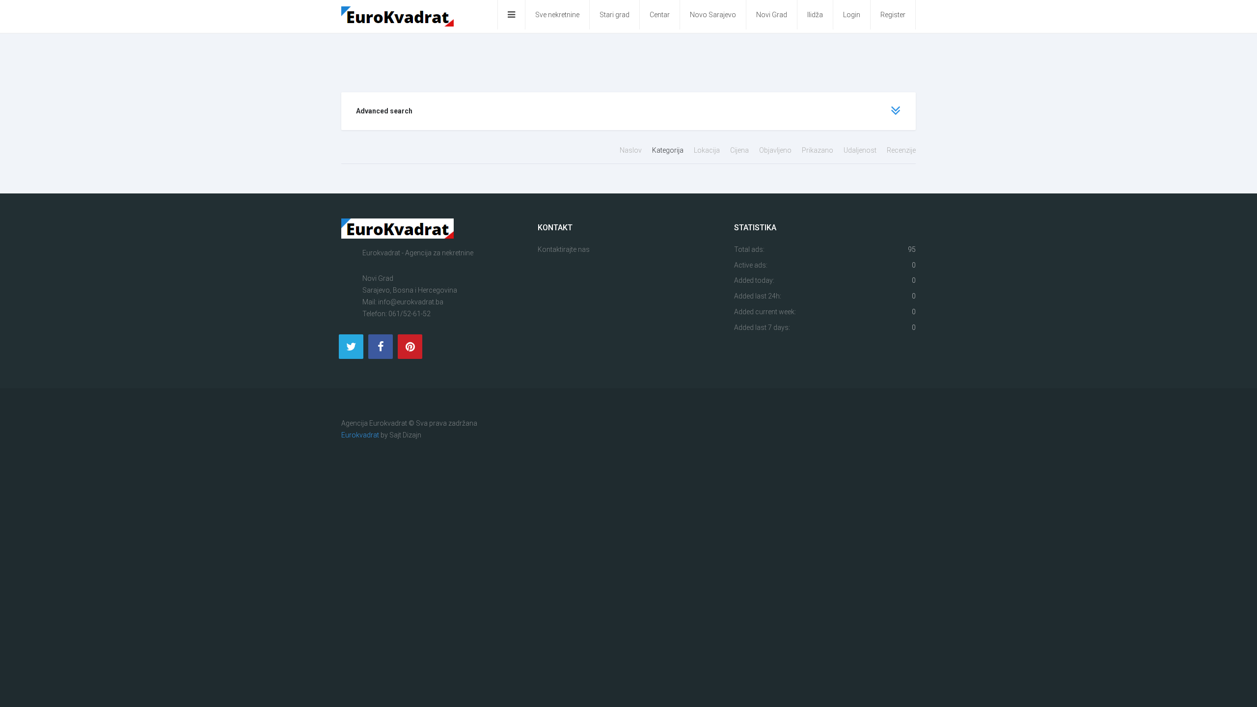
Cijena (740, 150)
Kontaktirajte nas (564, 249)
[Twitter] (351, 346)
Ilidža (815, 15)
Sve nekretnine (557, 15)
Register (892, 15)
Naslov (631, 150)
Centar (660, 15)
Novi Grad (771, 15)
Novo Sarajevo (713, 15)
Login (851, 15)
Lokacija (707, 150)
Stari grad (614, 15)
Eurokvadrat (360, 435)
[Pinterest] (410, 346)
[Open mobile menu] (511, 14)
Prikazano (818, 150)
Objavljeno (776, 150)
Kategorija (668, 150)
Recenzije (901, 150)
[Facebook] (380, 346)
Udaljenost (861, 150)
